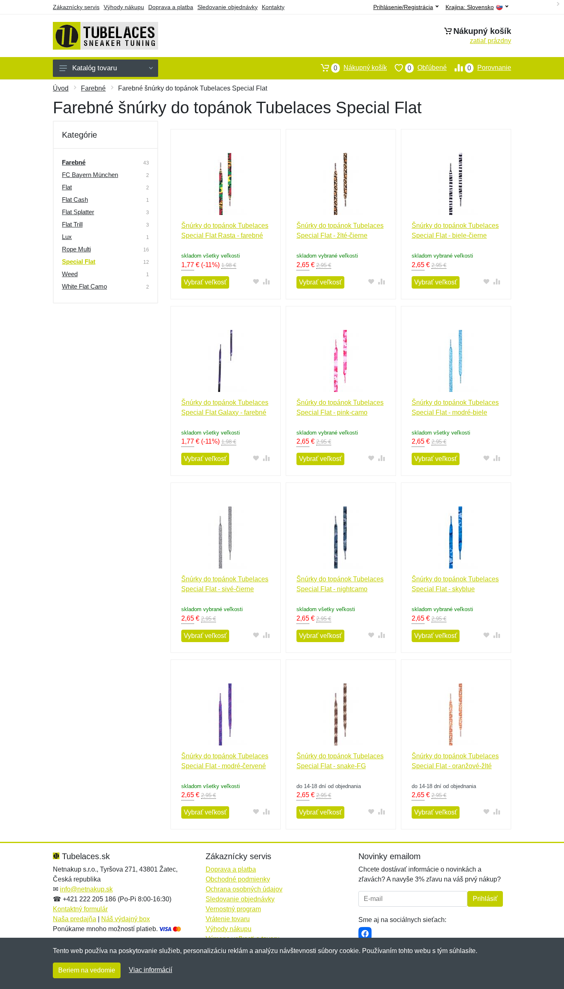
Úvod (61, 88)
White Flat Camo (84, 286)
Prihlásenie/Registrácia (403, 7)
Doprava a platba (170, 7)
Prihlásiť (485, 898)
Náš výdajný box (125, 918)
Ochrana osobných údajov (244, 889)
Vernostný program (233, 909)
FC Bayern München (90, 174)
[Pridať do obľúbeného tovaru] (256, 281)
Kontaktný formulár (80, 909)
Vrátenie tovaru (228, 918)
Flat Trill (72, 224)
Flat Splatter (78, 211)
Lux (67, 236)
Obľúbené (427, 68)
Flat (67, 187)
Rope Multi (76, 249)
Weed (70, 273)
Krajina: (470, 7)
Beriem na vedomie (86, 970)
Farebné (93, 88)
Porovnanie (489, 68)
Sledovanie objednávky (227, 7)
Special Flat (78, 261)
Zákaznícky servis (76, 7)
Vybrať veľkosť (205, 282)
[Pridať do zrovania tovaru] (266, 281)
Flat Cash (75, 199)
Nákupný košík (360, 68)
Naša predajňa (74, 918)
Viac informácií (150, 969)
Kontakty (273, 7)
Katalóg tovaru (94, 68)
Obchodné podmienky (238, 879)
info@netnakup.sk (86, 889)
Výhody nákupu (124, 7)
